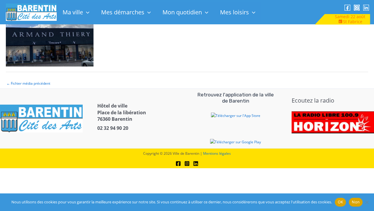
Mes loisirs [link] (234, 12)
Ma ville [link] (73, 12)
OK (340, 202)
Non (356, 202)
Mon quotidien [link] (182, 12)
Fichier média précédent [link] (28, 83)
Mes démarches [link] (122, 12)
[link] (31, 11)
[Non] (367, 202)
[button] (86, 12)
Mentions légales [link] (217, 153)
